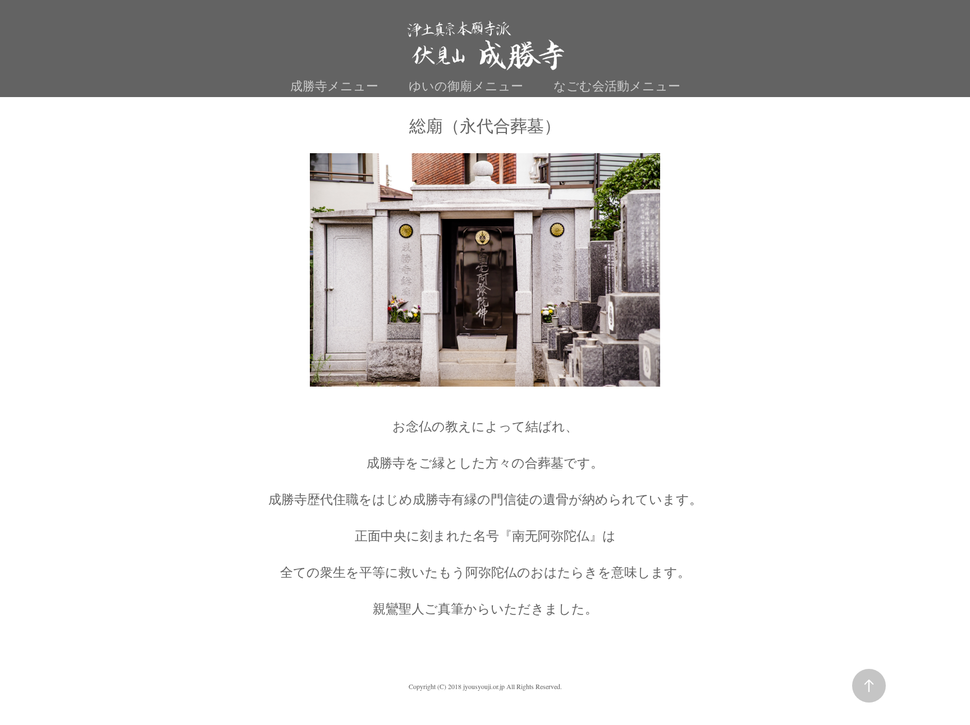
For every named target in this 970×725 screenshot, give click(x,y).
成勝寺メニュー (334, 85)
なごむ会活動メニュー (616, 85)
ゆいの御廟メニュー (466, 85)
